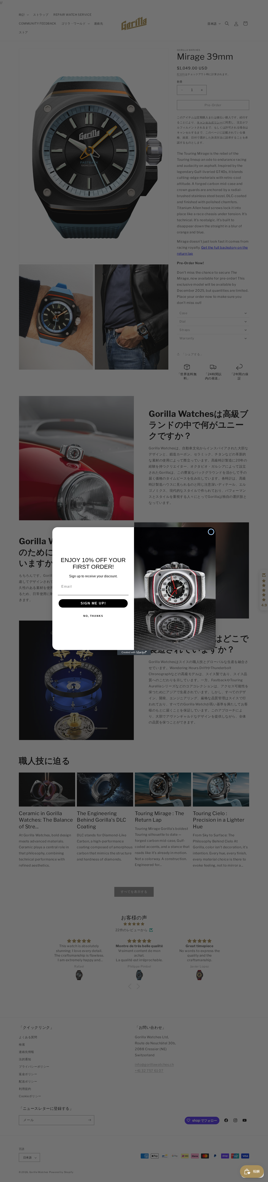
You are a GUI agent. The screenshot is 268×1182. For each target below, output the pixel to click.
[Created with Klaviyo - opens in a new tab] (134, 652)
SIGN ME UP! (93, 603)
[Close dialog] (211, 531)
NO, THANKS (93, 616)
